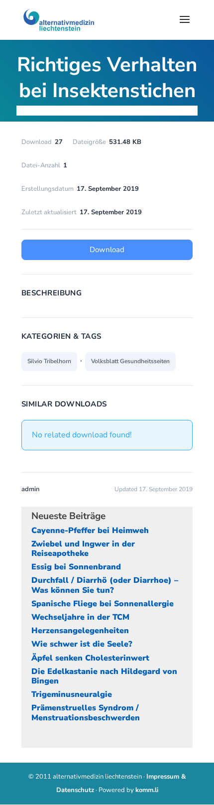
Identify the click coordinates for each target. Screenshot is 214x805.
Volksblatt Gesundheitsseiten (130, 361)
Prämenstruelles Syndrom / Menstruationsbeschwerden (85, 712)
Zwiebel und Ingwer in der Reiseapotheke (83, 548)
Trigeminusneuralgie (71, 694)
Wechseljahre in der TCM (80, 617)
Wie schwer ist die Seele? (81, 644)
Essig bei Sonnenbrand (76, 566)
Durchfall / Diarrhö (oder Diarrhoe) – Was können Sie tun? (104, 585)
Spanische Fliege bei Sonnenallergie (102, 603)
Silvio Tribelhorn (49, 361)
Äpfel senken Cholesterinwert (90, 658)
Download (107, 250)
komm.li (146, 790)
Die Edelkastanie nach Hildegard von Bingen (104, 676)
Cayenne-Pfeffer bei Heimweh (90, 530)
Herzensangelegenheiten (80, 630)
